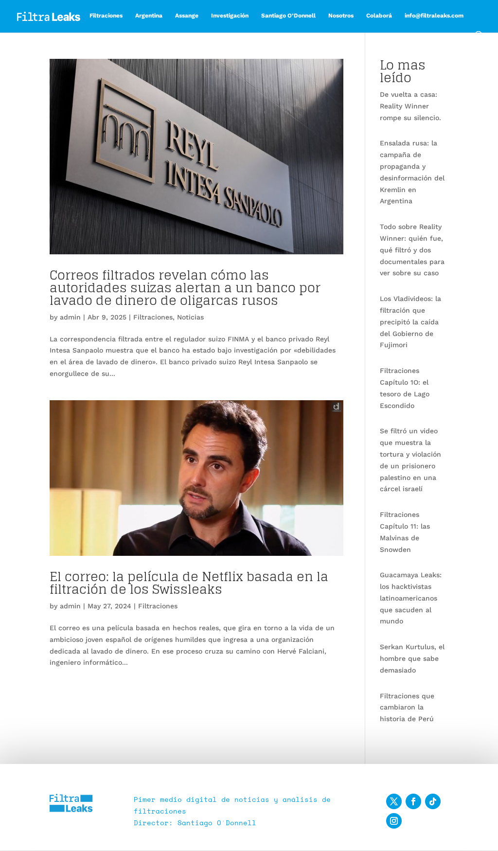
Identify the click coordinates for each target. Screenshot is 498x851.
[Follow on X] (394, 801)
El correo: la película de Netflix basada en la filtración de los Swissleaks (189, 583)
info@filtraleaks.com (434, 15)
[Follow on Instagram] (394, 821)
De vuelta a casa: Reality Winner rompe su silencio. (410, 106)
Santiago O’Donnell (288, 15)
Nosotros (341, 15)
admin (70, 317)
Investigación (230, 15)
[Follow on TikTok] (433, 801)
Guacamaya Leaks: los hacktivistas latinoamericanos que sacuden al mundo (411, 598)
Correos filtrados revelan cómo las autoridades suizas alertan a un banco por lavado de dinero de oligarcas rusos (185, 288)
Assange (186, 15)
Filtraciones (106, 15)
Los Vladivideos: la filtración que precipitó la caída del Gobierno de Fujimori (410, 322)
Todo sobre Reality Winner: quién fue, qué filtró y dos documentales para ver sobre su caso (412, 250)
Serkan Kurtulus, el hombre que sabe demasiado (412, 658)
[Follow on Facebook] (413, 801)
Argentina (148, 15)
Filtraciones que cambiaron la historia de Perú (407, 707)
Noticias (190, 317)
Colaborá (379, 15)
